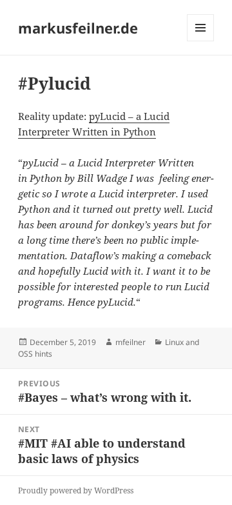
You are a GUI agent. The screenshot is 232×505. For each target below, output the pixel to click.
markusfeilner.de (78, 27)
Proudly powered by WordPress (75, 490)
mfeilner (130, 342)
